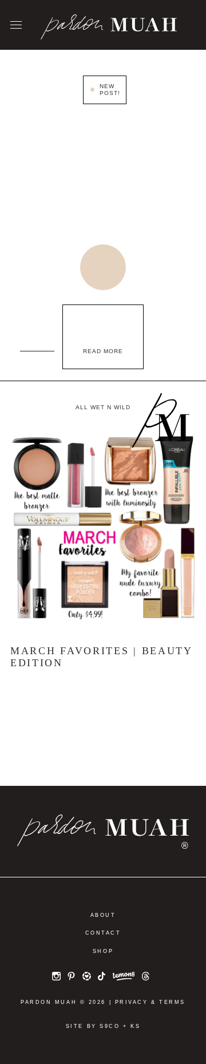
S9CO (110, 1026)
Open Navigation (16, 25)
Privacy (131, 1002)
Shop (103, 951)
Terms (172, 1002)
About (103, 915)
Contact (103, 933)
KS (135, 1026)
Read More (103, 351)
